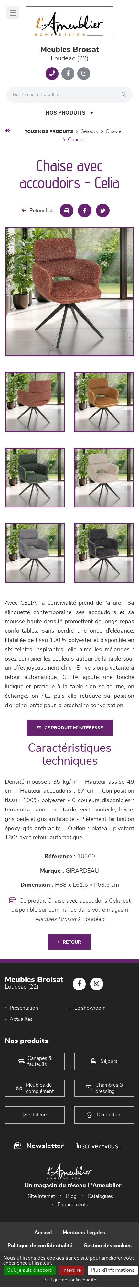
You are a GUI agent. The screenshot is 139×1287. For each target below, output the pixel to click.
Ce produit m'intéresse (73, 728)
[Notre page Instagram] (83, 73)
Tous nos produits (49, 132)
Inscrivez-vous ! (99, 1145)
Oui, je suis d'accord (29, 1270)
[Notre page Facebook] (67, 73)
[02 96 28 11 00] (52, 73)
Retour (72, 942)
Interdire (71, 1270)
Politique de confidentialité (39, 1245)
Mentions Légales (84, 1232)
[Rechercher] (125, 95)
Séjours (89, 131)
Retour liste (42, 210)
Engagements (73, 1204)
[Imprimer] (66, 210)
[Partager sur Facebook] (84, 210)
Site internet (41, 1196)
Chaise (113, 131)
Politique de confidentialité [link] (69, 1280)
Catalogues (100, 1196)
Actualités (21, 1019)
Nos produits (65, 113)
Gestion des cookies (107, 1245)
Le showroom (89, 1007)
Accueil (43, 1232)
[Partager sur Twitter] (103, 210)
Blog (71, 1196)
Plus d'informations (112, 1270)
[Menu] (12, 12)
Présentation (24, 1007)
